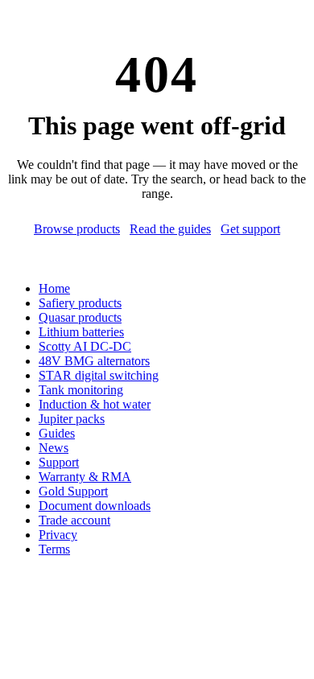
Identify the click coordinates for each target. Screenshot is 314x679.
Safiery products (80, 303)
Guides (57, 433)
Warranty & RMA (85, 477)
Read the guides (170, 229)
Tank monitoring (81, 390)
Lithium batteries (81, 332)
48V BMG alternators (94, 361)
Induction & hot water (95, 404)
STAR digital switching (99, 375)
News (53, 448)
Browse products (77, 229)
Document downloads (95, 505)
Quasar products (80, 317)
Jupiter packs (72, 419)
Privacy (58, 534)
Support (59, 462)
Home (54, 288)
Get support (250, 229)
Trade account (74, 520)
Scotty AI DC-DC (85, 346)
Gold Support (73, 491)
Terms (54, 549)
